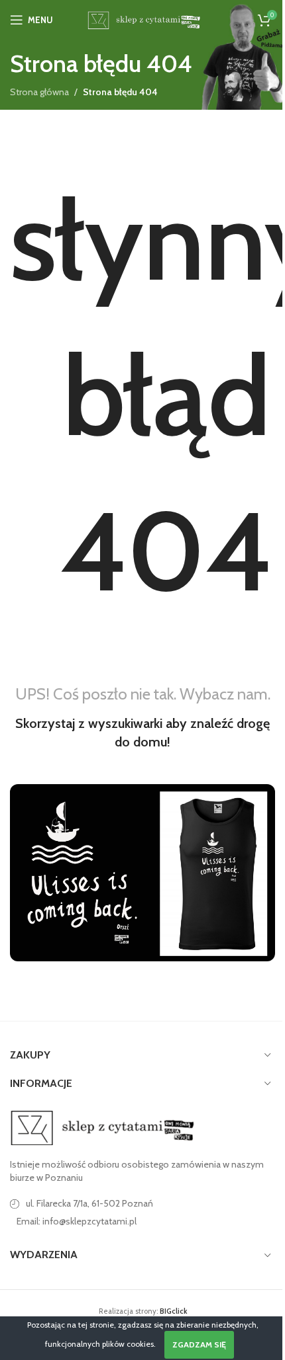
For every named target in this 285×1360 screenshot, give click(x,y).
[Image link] (103, 1127)
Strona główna (39, 92)
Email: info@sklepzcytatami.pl (77, 1221)
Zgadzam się (199, 1344)
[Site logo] (142, 18)
